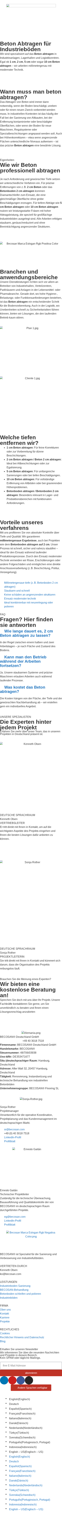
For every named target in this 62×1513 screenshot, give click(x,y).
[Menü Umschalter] (31, 31)
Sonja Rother (8, 1107)
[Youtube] (12, 1380)
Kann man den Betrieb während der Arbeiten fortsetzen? (23, 661)
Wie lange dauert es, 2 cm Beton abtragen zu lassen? (26, 633)
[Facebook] (21, 1380)
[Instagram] (29, 1380)
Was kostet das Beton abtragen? (22, 689)
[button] (31, 633)
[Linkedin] (4, 1380)
